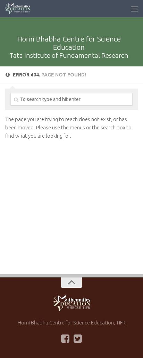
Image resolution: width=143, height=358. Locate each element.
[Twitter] (78, 338)
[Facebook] (65, 338)
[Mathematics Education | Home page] (22, 9)
